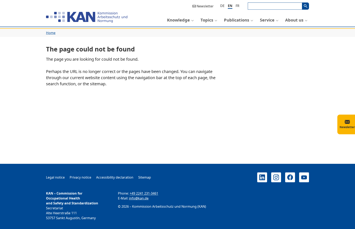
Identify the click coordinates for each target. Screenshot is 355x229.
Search (305, 6)
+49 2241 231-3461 (144, 193)
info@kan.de (139, 198)
